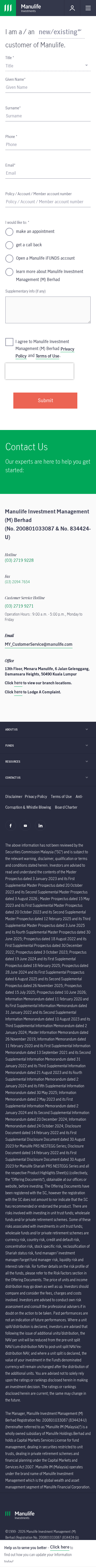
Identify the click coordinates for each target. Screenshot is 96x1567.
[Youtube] (27, 828)
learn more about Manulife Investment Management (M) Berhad (49, 275)
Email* (10, 165)
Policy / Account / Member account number (38, 193)
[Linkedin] (42, 828)
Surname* (13, 107)
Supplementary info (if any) (25, 291)
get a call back (29, 245)
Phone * (11, 136)
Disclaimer (13, 796)
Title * (9, 57)
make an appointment (35, 231)
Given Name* (15, 79)
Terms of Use (47, 356)
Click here (59, 1547)
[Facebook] (12, 828)
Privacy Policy (36, 796)
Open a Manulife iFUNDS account (45, 258)
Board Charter (66, 807)
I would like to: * (17, 222)
